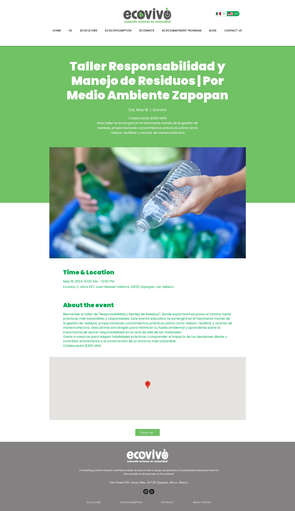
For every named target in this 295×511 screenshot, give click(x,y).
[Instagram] (145, 491)
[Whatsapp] (151, 491)
